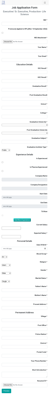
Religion (43, 262)
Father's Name (40, 286)
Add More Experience (22, 220)
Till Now (44, 211)
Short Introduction (39, 370)
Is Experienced (41, 158)
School (43, 104)
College (43, 113)
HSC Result (42, 77)
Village (43, 316)
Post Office (42, 325)
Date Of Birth (41, 245)
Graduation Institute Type (36, 147)
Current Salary (41, 225)
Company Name (41, 176)
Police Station (40, 334)
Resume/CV (41, 381)
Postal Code (41, 352)
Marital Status (40, 278)
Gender (43, 270)
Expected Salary (40, 233)
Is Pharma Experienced (38, 167)
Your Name (42, 47)
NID (44, 20)
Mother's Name (40, 295)
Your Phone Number (38, 361)
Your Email (42, 56)
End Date (44, 203)
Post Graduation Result (38, 95)
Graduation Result (39, 86)
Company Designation (39, 185)
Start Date (43, 194)
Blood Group (41, 254)
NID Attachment (40, 38)
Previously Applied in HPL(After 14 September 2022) (27, 29)
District (43, 343)
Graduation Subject (39, 138)
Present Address (39, 304)
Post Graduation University (37, 130)
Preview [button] (6, 391)
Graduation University (38, 122)
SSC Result (42, 68)
